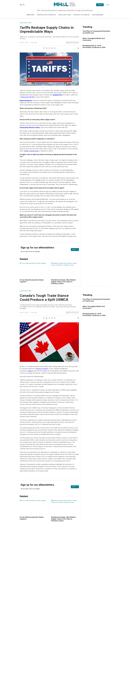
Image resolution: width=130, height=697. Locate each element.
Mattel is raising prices (31, 151)
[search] (24, 5)
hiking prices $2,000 (28, 97)
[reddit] (52, 48)
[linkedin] (46, 48)
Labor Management (98, 14)
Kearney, (30, 371)
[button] (21, 5)
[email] (54, 48)
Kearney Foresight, (42, 368)
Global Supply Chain (64, 14)
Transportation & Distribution (46, 14)
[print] (78, 48)
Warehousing (30, 14)
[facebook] (44, 48)
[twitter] (49, 48)
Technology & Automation (81, 14)
